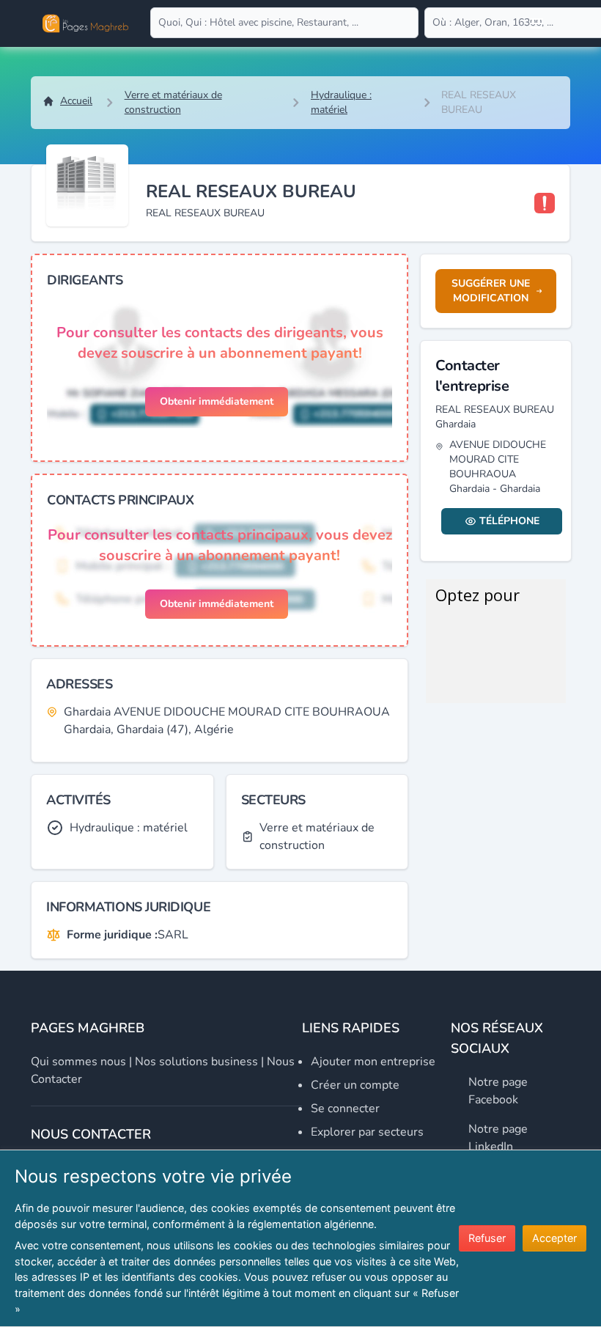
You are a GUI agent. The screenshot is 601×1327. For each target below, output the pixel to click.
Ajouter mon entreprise (373, 1062)
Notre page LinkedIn (498, 1138)
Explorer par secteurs (367, 1132)
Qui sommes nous (78, 1062)
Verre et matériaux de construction (173, 102)
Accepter (554, 1238)
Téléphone (509, 521)
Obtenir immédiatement (216, 401)
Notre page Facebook (498, 1091)
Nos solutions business (196, 1062)
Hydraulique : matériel (341, 102)
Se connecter (345, 1108)
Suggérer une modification (490, 290)
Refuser (487, 1238)
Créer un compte (355, 1085)
